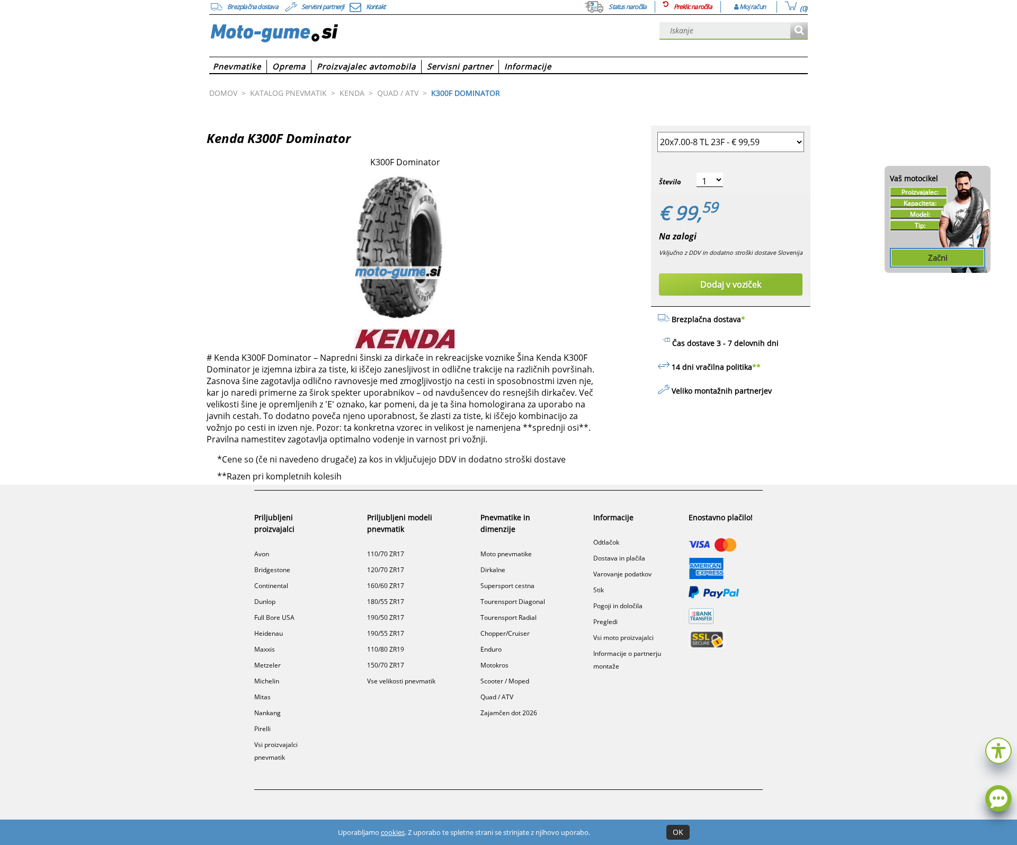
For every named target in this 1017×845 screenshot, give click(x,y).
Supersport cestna (507, 585)
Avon (261, 553)
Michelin (266, 681)
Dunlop (264, 601)
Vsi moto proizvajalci (623, 637)
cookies (393, 832)
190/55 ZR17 (385, 633)
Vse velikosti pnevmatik (401, 681)
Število (670, 181)
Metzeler (267, 665)
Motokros (494, 665)
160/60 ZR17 (385, 585)
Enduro (491, 649)
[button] (998, 749)
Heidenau (268, 633)
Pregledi (605, 621)
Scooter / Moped (504, 681)
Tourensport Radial (508, 617)
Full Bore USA (274, 617)
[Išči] (799, 31)
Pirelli (262, 728)
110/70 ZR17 (385, 553)
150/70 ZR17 (385, 665)
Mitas (262, 696)
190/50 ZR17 (385, 617)
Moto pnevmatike (506, 553)
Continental (271, 585)
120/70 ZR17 (385, 569)
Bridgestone (272, 569)
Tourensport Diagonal (512, 601)
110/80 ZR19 (385, 649)
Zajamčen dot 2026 (508, 712)
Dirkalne (492, 569)
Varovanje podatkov (622, 574)
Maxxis (264, 649)
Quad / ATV (496, 696)
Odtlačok (606, 542)
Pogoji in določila (618, 605)
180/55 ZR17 (385, 601)
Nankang (267, 712)
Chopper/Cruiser (505, 633)
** (756, 367)
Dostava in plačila (619, 558)
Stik (598, 589)
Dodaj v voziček (730, 284)
